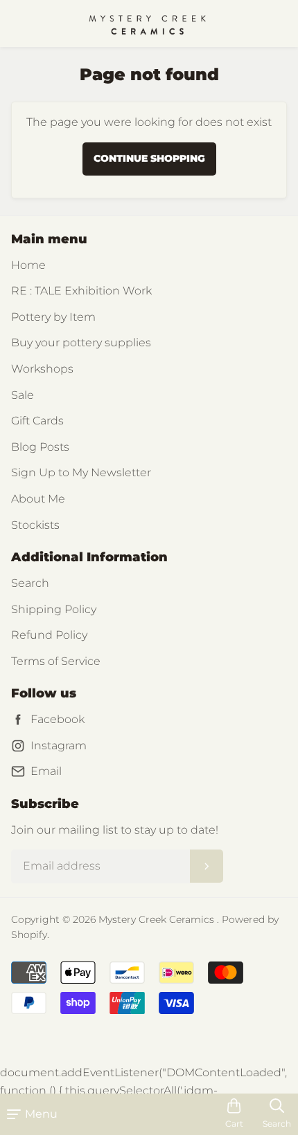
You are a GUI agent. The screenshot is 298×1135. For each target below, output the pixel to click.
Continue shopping (149, 158)
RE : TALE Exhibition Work (81, 290)
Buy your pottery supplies (81, 342)
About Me (38, 498)
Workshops (42, 368)
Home (28, 265)
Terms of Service (55, 661)
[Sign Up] (206, 866)
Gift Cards (37, 420)
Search (30, 583)
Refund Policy (49, 634)
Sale (22, 395)
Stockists (35, 525)
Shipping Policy (53, 609)
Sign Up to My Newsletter (81, 472)
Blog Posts (40, 446)
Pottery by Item (53, 316)
